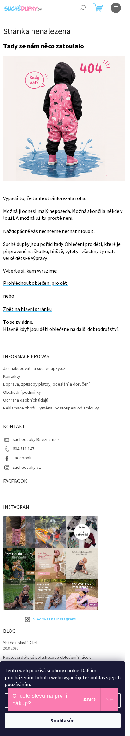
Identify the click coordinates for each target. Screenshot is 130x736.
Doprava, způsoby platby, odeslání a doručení (46, 384)
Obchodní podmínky (22, 392)
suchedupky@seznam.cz (36, 439)
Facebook (22, 458)
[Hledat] (82, 8)
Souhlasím (62, 720)
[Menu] (115, 8)
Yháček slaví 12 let (20, 643)
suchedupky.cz (27, 467)
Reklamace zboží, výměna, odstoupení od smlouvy (51, 408)
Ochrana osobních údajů (25, 400)
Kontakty (11, 376)
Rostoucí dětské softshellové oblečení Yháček (47, 658)
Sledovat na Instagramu (55, 619)
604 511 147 (23, 449)
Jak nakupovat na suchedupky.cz (34, 368)
